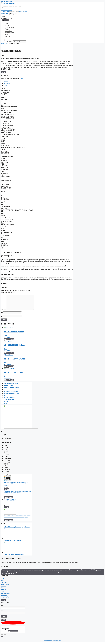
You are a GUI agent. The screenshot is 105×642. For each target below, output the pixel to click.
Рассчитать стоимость (6, 10)
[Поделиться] (2, 634)
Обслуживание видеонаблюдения (12, 541)
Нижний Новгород (5, 584)
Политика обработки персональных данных (52, 640)
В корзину (6, 489)
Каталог (7, 25)
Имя (2, 312)
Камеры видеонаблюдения (11, 383)
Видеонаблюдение (9, 27)
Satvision (7, 464)
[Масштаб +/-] (5, 634)
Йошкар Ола (3, 590)
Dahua (6, 447)
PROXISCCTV (8, 462)
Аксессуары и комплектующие (11, 393)
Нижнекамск (4, 595)
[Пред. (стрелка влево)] (1, 636)
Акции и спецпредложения (11, 391)
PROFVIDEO (7, 460)
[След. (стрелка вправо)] (2, 636)
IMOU (6, 456)
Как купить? (7, 83)
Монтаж (7, 29)
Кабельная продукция (9, 397)
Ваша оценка (4, 292)
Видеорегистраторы (9, 385)
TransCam (7, 469)
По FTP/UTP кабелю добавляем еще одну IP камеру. (17, 527)
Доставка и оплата (9, 33)
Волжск (2, 591)
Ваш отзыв (4, 309)
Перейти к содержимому (6, 1)
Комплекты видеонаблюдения (11, 387)
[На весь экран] (4, 634)
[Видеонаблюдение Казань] (8, 3)
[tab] (38, 82)
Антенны (6, 401)
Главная (7, 23)
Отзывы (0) (6, 85)
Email (2, 316)
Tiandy (6, 468)
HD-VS (6, 451)
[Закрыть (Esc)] (1, 634)
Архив (7, 44)
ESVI (6, 449)
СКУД (5, 395)
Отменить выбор (5, 597)
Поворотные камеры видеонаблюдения (14, 555)
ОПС (5, 389)
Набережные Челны (5, 593)
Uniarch (7, 471)
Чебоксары (3, 588)
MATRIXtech (8, 458)
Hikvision (7, 453)
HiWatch (7, 455)
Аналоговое (8, 439)
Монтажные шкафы (9, 399)
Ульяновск (3, 586)
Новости (7, 34)
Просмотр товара (8, 497)
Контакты (7, 36)
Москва (2, 578)
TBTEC (6, 466)
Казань (2, 580)
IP (5, 437)
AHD (6, 435)
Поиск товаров (9, 41)
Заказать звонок (23, 12)
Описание (6, 82)
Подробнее (11, 339)
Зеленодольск (4, 582)
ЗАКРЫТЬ (3, 600)
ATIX (6, 445)
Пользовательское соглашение (52, 638)
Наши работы (8, 31)
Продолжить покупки (13, 631)
